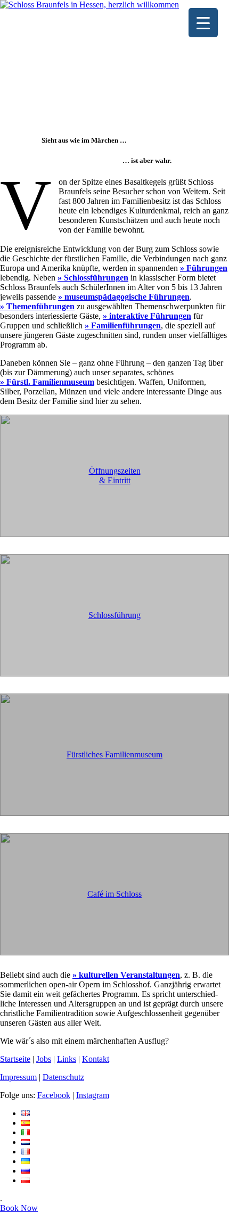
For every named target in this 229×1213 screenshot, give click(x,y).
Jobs (43, 1058)
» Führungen (203, 268)
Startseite (15, 1058)
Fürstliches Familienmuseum (114, 754)
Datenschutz (63, 1077)
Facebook (53, 1095)
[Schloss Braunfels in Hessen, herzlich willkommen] (89, 4)
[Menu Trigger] (203, 22)
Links (66, 1058)
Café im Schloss (114, 893)
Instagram (92, 1095)
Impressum (18, 1077)
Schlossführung (114, 615)
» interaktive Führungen (147, 315)
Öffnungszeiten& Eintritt (115, 475)
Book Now (19, 1207)
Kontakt (95, 1058)
